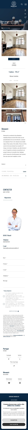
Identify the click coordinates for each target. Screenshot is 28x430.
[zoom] (14, 107)
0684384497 (6, 242)
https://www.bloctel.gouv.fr (20, 330)
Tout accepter (14, 424)
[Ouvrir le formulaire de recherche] (22, 4)
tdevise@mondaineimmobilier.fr (11, 248)
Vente (20, 21)
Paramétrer (13, 420)
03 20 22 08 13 (14, 400)
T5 (9, 23)
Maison (6, 23)
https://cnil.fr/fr (12, 325)
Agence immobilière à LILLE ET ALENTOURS (10, 21)
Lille (2, 23)
